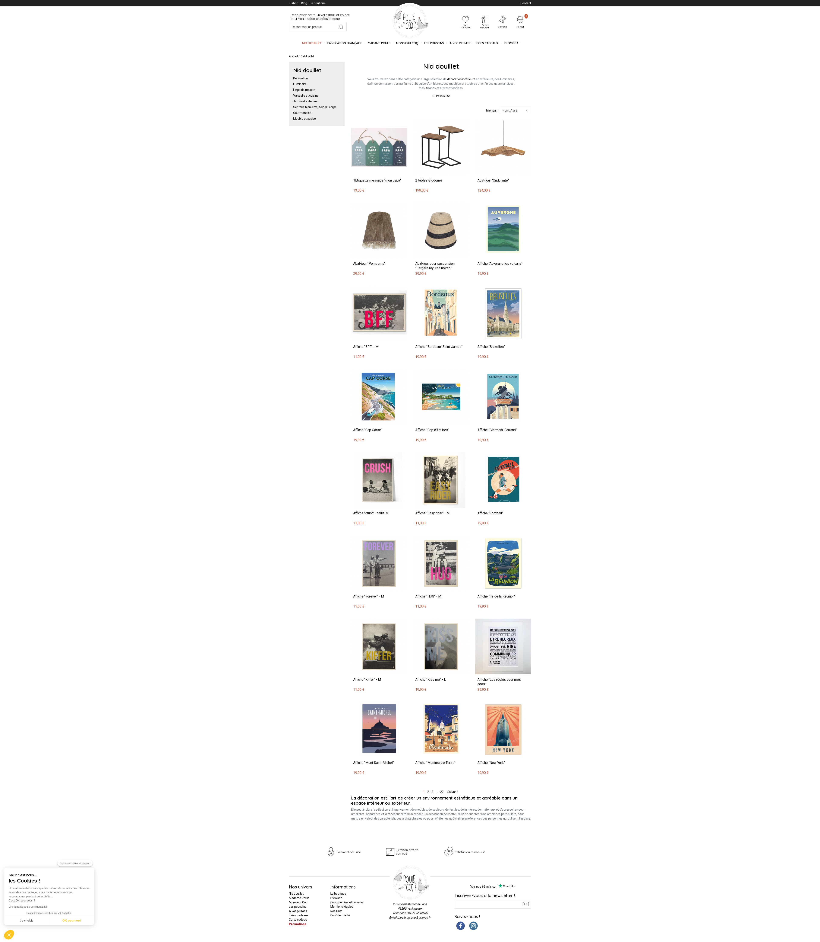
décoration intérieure (461, 79)
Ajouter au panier (363, 117)
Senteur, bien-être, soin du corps (315, 107)
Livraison (336, 898)
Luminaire (300, 84)
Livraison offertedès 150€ (407, 851)
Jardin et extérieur (305, 101)
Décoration (300, 78)
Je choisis (26, 920)
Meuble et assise (304, 118)
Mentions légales (341, 906)
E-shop (293, 3)
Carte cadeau (298, 919)
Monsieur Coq (407, 43)
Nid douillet (312, 43)
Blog (304, 3)
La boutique (318, 3)
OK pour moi (71, 920)
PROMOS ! (511, 43)
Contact (525, 3)
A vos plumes (460, 43)
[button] (9, 935)
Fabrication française (344, 43)
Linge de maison (304, 90)
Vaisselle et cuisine (306, 95)
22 (442, 792)
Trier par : (492, 110)
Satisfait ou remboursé (470, 852)
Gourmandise (302, 113)
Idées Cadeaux (487, 43)
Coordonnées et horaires (347, 902)
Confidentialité (340, 915)
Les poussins (434, 43)
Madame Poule (379, 43)
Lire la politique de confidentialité (28, 906)
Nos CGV (336, 911)
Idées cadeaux (298, 915)
